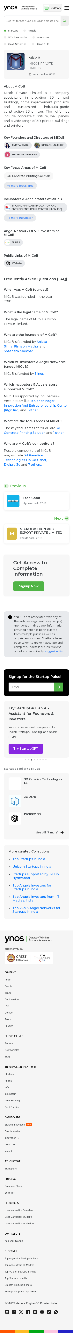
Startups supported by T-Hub (20, 1291)
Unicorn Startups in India (31, 866)
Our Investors (12, 999)
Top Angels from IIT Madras (19, 1265)
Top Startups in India (28, 859)
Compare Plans (13, 1186)
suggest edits (54, 651)
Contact (9, 1012)
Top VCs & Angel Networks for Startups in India (36, 910)
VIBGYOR (10, 1144)
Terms (8, 1019)
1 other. (32, 410)
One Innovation (13, 1131)
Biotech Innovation (15, 1124)
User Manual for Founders (19, 1210)
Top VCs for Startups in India (20, 1271)
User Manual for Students (19, 1217)
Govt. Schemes (17, 44)
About (8, 979)
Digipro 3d (12, 465)
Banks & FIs (42, 44)
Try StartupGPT (25, 748)
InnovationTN (12, 1138)
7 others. (35, 465)
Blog (7, 1056)
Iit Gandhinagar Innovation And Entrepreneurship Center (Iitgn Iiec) (36, 405)
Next (58, 518)
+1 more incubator (20, 218)
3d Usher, (39, 460)
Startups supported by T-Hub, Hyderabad (35, 876)
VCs (7, 1087)
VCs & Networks (17, 37)
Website (17, 263)
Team (8, 993)
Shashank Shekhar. (18, 351)
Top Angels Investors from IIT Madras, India (35, 898)
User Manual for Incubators (19, 1223)
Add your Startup (14, 1241)
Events (8, 986)
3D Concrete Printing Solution (28, 176)
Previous (18, 486)
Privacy (9, 1026)
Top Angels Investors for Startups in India (31, 887)
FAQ (7, 1006)
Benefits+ (10, 1192)
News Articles (12, 1050)
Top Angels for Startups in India (22, 1258)
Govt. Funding (12, 1100)
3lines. (39, 373)
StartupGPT (11, 1168)
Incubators (43, 37)
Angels (32, 30)
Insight (8, 1151)
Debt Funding (12, 1107)
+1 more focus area (20, 185)
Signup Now (29, 586)
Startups (13, 30)
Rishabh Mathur (27, 346)
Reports (9, 1043)
